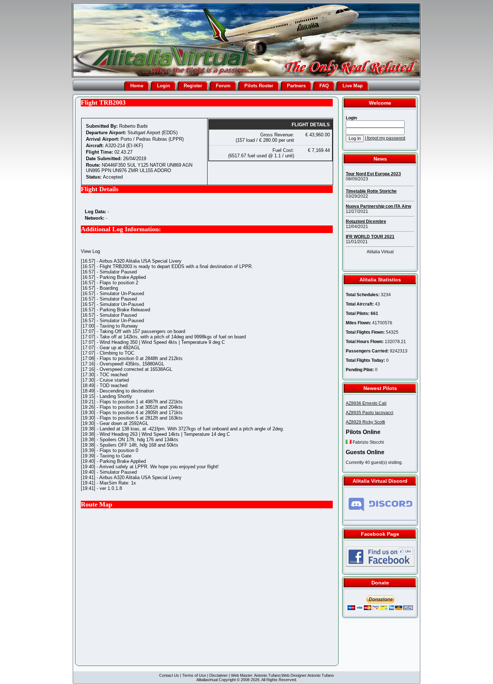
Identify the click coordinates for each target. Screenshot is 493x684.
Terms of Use (194, 675)
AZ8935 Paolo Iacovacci (369, 412)
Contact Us (169, 675)
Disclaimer (218, 675)
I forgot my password (385, 138)
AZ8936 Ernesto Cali (366, 403)
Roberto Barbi (133, 126)
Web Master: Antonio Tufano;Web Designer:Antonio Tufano (282, 675)
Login (163, 85)
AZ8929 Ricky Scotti (365, 422)
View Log (90, 251)
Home (136, 85)
